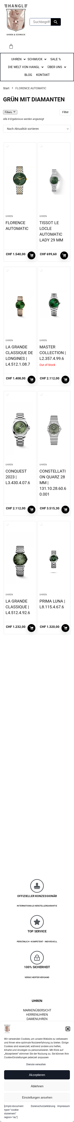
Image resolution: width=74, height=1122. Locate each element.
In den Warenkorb (31, 255)
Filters (9, 112)
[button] (68, 1029)
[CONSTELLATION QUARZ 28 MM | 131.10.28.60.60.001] (53, 429)
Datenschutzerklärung (43, 1106)
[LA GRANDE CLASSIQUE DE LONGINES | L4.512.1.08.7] (20, 304)
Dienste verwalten (36, 1064)
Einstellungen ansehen (37, 1097)
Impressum (63, 1106)
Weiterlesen (65, 380)
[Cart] (11, 46)
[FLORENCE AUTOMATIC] (20, 180)
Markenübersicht (37, 1010)
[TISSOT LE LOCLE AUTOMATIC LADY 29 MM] (53, 180)
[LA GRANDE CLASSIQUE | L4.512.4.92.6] (20, 559)
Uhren (9, 216)
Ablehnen (37, 1086)
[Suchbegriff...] (56, 22)
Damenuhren (37, 1019)
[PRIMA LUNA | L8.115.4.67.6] (53, 559)
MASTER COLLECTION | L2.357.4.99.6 (52, 352)
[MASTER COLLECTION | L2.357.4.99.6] (53, 304)
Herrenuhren (37, 1014)
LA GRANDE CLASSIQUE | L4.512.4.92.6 (18, 607)
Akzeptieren (37, 1075)
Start (6, 88)
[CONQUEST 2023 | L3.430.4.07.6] (20, 429)
